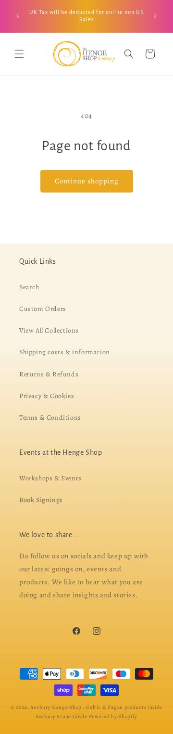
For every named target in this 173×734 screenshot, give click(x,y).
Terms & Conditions (50, 417)
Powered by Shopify (113, 716)
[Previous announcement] (17, 15)
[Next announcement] (155, 15)
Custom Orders (42, 308)
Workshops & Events (50, 478)
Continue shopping (87, 181)
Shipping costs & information (64, 352)
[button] (19, 53)
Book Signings (41, 499)
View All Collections (49, 330)
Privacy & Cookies (46, 395)
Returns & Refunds (48, 373)
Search (29, 286)
